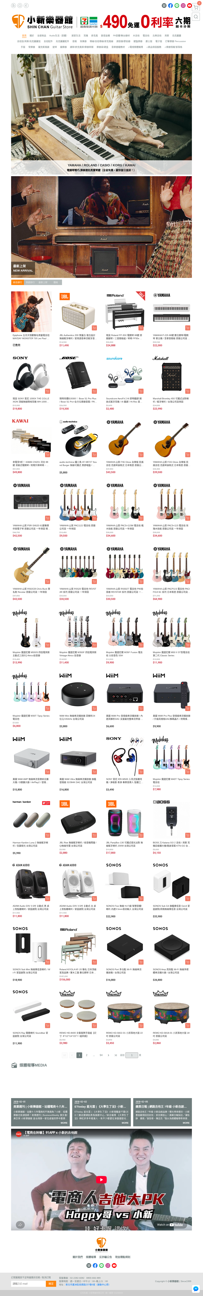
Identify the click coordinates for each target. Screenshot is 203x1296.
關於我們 (78, 1257)
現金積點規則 (122, 1257)
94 (101, 1055)
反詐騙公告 (105, 1257)
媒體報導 (91, 1257)
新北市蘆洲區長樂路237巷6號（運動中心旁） (88, 1284)
